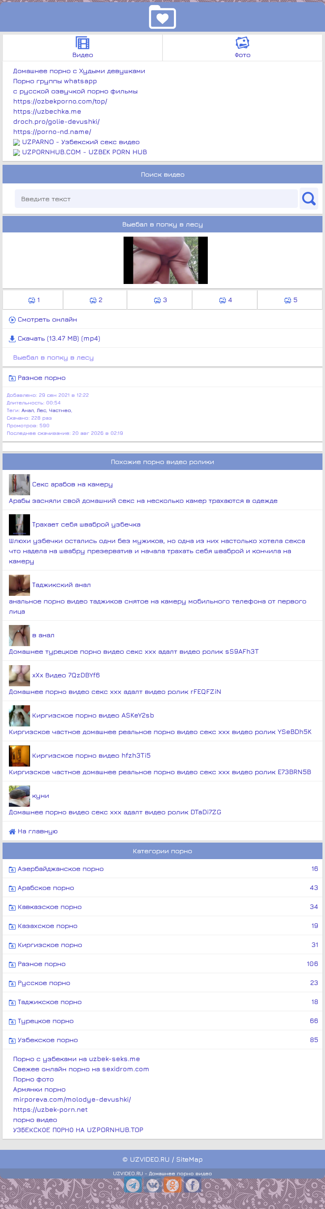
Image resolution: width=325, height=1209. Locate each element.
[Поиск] (309, 199)
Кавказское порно (167, 906)
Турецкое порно (167, 1020)
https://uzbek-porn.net (50, 1109)
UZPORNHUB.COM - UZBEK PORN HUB (84, 152)
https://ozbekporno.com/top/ (60, 101)
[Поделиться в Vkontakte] (153, 1184)
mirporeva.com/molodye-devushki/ (72, 1099)
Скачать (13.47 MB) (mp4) (58, 338)
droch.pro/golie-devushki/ (56, 121)
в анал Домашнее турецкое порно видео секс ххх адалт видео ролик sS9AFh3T (134, 643)
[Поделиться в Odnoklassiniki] (173, 1184)
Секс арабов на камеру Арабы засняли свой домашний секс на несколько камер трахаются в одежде (143, 492)
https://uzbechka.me (47, 111)
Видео (82, 54)
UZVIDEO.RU (150, 1159)
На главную (37, 831)
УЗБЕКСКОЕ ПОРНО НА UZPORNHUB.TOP (78, 1129)
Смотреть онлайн (46, 319)
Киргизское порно (167, 944)
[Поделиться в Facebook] (192, 1184)
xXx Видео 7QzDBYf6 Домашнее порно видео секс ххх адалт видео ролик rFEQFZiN (115, 683)
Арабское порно (167, 887)
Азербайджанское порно (167, 868)
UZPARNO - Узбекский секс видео (81, 141)
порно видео (35, 1119)
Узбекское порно (167, 1039)
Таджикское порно (167, 1001)
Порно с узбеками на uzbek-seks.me (76, 1058)
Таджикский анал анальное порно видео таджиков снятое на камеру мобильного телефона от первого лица (157, 598)
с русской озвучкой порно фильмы (75, 91)
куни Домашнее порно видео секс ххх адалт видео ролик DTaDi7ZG (115, 803)
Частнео (60, 410)
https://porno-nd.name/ (52, 131)
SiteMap (189, 1159)
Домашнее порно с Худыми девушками (79, 70)
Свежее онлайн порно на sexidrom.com (81, 1069)
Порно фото (33, 1079)
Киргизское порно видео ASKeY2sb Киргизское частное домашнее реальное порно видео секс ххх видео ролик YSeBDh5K (160, 723)
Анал (28, 410)
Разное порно (41, 377)
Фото (243, 54)
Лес (41, 410)
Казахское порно (167, 925)
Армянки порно (39, 1089)
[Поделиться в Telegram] (133, 1184)
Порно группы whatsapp (55, 81)
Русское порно (167, 982)
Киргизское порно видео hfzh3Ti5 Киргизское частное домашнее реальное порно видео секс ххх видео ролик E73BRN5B (160, 763)
